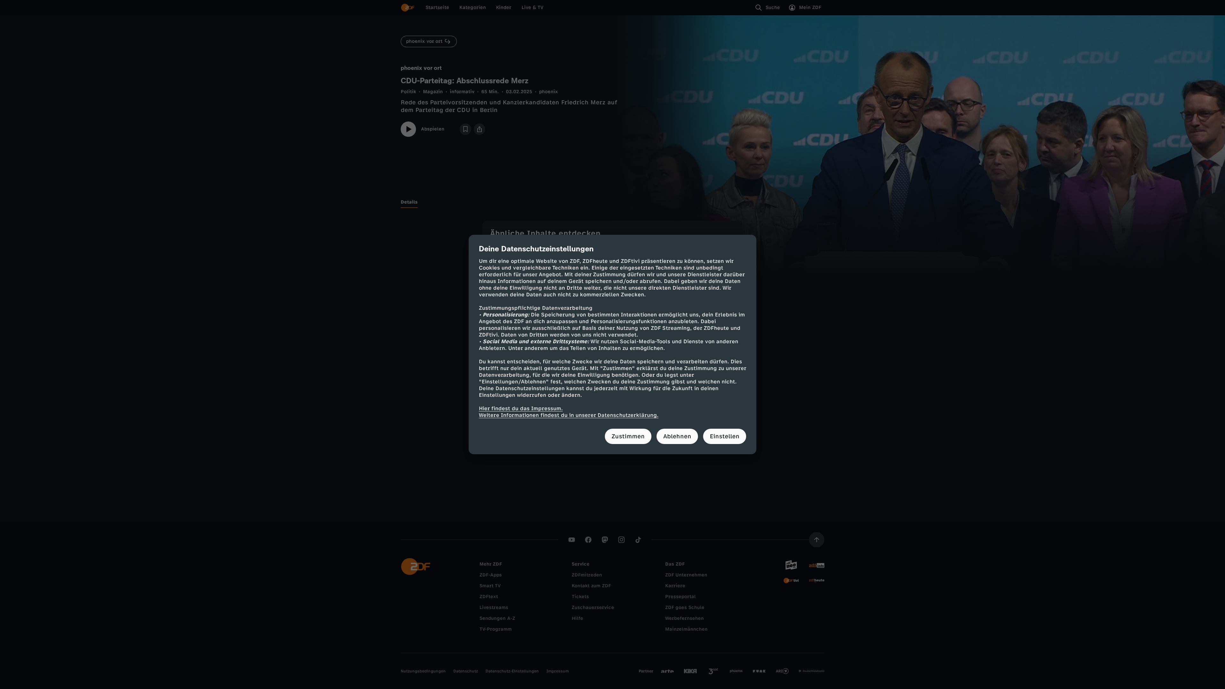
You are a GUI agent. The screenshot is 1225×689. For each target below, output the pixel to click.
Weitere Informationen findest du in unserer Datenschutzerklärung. (568, 415)
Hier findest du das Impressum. (521, 408)
